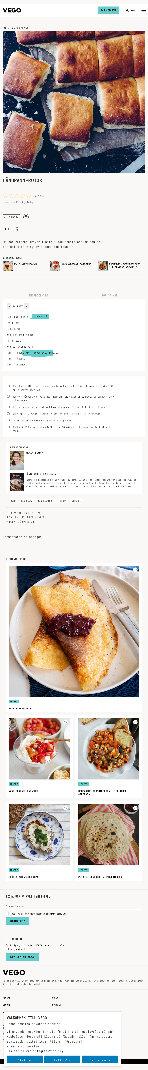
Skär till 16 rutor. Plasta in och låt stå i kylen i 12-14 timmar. (57, 413)
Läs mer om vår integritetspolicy (35, 1050)
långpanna (26, 500)
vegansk (76, 500)
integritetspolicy (56, 913)
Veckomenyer (9, 1011)
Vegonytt (8, 1004)
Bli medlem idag (22, 956)
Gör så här (110, 294)
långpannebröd (46, 500)
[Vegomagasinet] (12, 10)
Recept (6, 997)
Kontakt (56, 1004)
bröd (13, 500)
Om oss (56, 997)
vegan (63, 500)
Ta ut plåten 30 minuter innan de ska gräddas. (42, 420)
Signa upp (17, 920)
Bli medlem (9, 202)
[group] (25, 266)
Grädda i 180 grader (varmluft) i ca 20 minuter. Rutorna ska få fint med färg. (61, 428)
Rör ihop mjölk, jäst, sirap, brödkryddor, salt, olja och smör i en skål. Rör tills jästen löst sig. (63, 387)
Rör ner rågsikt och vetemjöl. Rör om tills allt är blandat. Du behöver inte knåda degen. (63, 398)
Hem (4, 27)
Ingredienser (38, 294)
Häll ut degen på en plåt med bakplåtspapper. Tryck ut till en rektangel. (60, 406)
